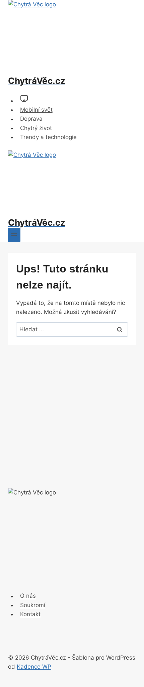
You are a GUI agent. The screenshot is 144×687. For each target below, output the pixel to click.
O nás (28, 596)
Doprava (31, 119)
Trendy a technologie (48, 137)
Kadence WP (34, 666)
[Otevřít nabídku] (14, 235)
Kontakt (30, 614)
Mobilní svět (36, 109)
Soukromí (32, 605)
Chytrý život (36, 128)
